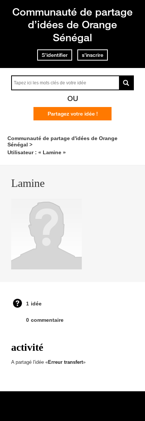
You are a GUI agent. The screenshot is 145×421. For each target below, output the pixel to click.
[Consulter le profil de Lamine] (46, 268)
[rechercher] (126, 82)
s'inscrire (92, 55)
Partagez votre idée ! (73, 113)
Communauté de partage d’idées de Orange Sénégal (72, 24)
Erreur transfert (65, 362)
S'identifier (55, 55)
